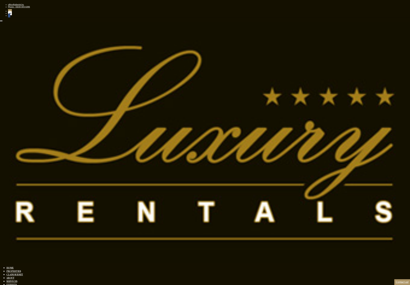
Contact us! (402, 282)
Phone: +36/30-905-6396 (19, 7)
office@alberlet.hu (16, 5)
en (10, 13)
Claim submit (14, 274)
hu (10, 11)
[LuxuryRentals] (205, 261)
